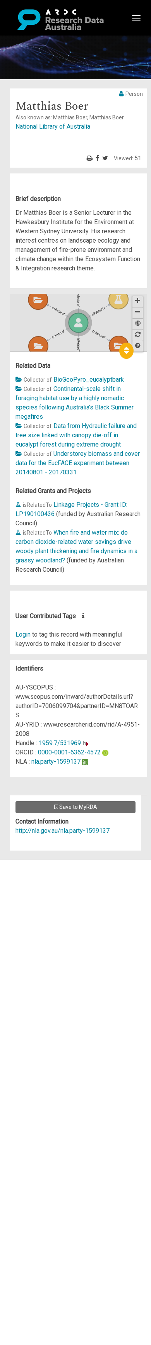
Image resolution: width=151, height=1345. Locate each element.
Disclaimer (38, 892)
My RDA (35, 873)
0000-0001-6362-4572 (69, 752)
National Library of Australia (52, 126)
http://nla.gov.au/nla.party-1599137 (62, 830)
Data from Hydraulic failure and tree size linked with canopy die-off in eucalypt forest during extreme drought (76, 435)
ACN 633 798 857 (24, 966)
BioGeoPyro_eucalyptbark (88, 379)
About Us (36, 864)
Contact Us (38, 882)
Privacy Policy (43, 943)
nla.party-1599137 (56, 761)
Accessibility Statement (56, 952)
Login (23, 634)
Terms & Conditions (50, 933)
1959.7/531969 (60, 743)
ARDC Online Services (54, 910)
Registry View (43, 920)
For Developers (45, 901)
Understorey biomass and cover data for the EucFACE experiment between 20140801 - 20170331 (77, 463)
